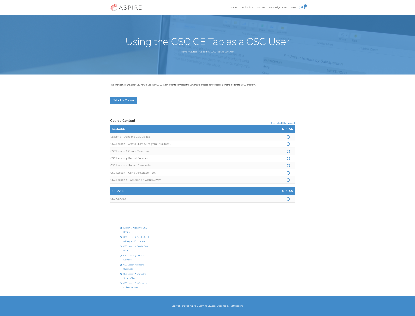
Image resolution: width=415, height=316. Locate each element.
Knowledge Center (278, 7)
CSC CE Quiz (118, 198)
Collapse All (289, 123)
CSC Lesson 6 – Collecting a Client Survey (135, 179)
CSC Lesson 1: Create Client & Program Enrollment (140, 143)
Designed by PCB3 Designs (230, 306)
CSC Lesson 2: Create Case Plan (129, 151)
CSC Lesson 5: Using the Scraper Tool (132, 172)
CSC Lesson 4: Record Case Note (130, 165)
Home (234, 7)
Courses (261, 7)
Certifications (247, 7)
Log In (294, 7)
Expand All (276, 123)
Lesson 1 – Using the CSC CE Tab (130, 136)
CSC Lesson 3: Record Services (129, 158)
